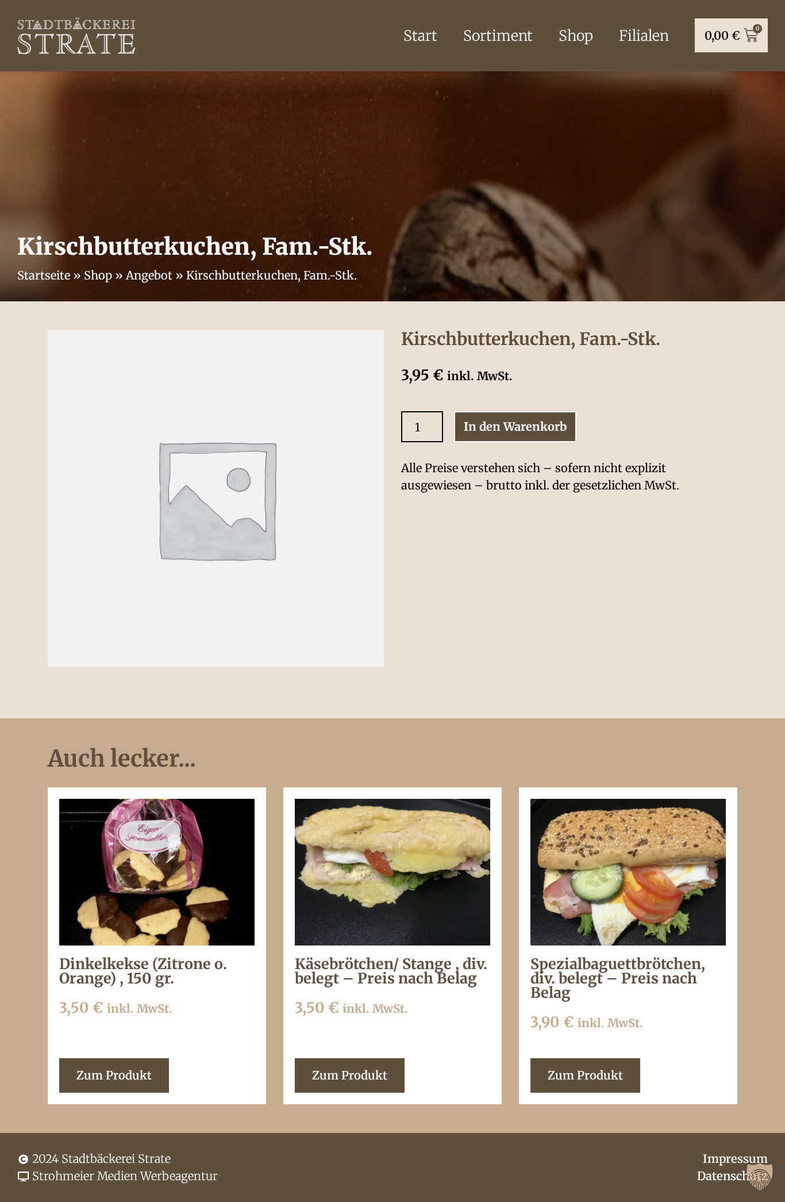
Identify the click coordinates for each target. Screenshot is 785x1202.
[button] (759, 1176)
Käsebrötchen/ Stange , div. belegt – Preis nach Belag (391, 971)
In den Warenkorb (515, 426)
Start (420, 35)
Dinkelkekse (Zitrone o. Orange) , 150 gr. (143, 971)
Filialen (644, 35)
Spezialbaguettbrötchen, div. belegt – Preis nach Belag (617, 978)
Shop (576, 35)
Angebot (149, 275)
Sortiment (498, 35)
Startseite (43, 275)
